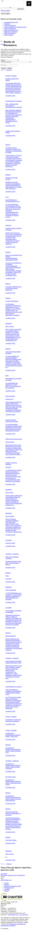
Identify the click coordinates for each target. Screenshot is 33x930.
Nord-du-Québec (10, 396)
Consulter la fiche (10, 95)
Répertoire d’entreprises (10, 31)
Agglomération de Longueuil (13, 101)
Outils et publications (10, 28)
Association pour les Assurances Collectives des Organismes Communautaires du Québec (13, 150)
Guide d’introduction (10, 25)
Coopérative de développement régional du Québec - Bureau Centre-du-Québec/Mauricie (13, 798)
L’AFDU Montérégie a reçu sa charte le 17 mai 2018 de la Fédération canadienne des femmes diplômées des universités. (13, 596)
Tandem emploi (9, 442)
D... (6, 857)
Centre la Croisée (10, 543)
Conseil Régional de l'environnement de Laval (12, 200)
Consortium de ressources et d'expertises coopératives (13, 720)
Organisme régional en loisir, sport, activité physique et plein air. (13, 563)
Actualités (7, 889)
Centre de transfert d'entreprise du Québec (11, 420)
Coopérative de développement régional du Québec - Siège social (13, 735)
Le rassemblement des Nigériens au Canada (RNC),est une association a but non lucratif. (13, 385)
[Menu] (28, 3)
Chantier (6, 884)
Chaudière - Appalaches (12, 554)
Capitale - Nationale (11, 75)
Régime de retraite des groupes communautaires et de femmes (13, 813)
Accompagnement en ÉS (11, 22)
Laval (7, 197)
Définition (7, 24)
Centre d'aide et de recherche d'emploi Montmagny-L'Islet (13, 661)
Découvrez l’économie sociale (12, 886)
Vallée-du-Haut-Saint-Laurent (13, 439)
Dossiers (6, 891)
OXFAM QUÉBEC (11, 840)
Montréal (7, 174)
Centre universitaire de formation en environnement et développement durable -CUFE (13, 692)
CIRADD (8, 467)
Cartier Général (9, 516)
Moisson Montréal (10, 636)
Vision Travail (9, 492)
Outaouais (8, 225)
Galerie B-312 (9, 399)
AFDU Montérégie (10, 590)
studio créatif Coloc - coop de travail (18, 914)
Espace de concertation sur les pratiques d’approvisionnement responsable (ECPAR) (13, 257)
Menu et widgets (5, 13)
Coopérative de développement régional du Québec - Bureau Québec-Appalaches (13, 766)
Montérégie (8, 323)
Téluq (7, 576)
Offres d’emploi (8, 35)
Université (8, 579)
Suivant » (9, 70)
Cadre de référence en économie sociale (15, 27)
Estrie (7, 375)
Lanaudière (8, 540)
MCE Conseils (9, 326)
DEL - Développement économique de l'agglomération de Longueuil (13, 105)
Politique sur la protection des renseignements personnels (13, 924)
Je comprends (4, 928)
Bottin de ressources (9, 33)
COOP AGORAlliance (11, 301)
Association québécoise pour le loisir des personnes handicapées (13, 288)
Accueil (6, 883)
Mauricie (7, 144)
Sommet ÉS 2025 (9, 887)
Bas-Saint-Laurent (10, 777)
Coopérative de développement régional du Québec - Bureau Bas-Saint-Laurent (13, 782)
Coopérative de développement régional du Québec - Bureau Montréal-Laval (13, 750)
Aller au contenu (5, 10)
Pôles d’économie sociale (11, 30)
